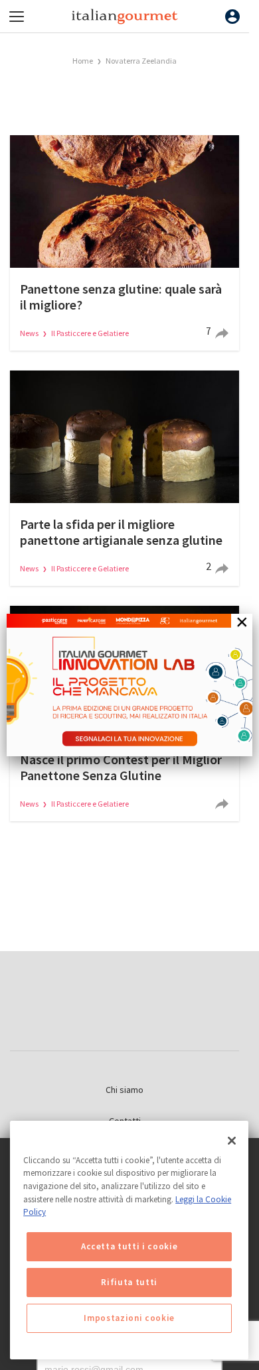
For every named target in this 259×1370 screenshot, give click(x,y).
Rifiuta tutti (129, 1282)
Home (82, 61)
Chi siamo (124, 1090)
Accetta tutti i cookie (129, 1246)
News (30, 333)
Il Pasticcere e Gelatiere (90, 333)
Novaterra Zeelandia (141, 61)
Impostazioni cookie (129, 1318)
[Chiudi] (231, 1140)
